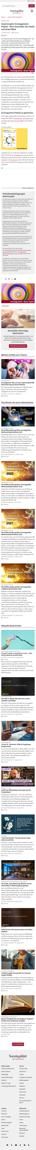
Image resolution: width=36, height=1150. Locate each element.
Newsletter (22, 1089)
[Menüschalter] (32, 11)
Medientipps (4, 1074)
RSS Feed (22, 1133)
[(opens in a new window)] (7, 1145)
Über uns (21, 1098)
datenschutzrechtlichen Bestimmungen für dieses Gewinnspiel (17, 251)
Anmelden (32, 1)
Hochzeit (3, 1134)
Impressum (22, 1095)
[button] (4, 35)
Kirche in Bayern (5, 1071)
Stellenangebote (24, 1080)
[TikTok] (20, 1145)
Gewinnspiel (5, 306)
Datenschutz (22, 1092)
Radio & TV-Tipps (6, 1083)
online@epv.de (18, 155)
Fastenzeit (4, 1114)
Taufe (2, 1128)
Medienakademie (24, 1114)
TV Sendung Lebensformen (8, 1086)
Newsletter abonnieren (18, 346)
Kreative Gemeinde (24, 1117)
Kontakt (21, 1083)
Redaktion (22, 1086)
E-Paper (21, 1074)
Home (3, 17)
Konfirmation (5, 1131)
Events (21, 1120)
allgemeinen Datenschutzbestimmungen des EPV (14, 253)
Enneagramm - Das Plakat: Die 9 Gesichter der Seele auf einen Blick (17, 119)
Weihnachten (5, 1125)
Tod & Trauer (4, 1137)
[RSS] (28, 1145)
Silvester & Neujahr (6, 1123)
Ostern (3, 1120)
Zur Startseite (18, 1044)
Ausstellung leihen (24, 1111)
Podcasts (3, 1080)
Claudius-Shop (23, 1069)
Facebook (4, 159)
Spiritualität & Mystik (15, 17)
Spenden (21, 1136)
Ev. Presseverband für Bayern (25, 1101)
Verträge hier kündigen (25, 1077)
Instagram (14, 159)
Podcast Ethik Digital (7, 1077)
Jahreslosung (23, 1125)
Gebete (21, 1123)
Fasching (3, 1111)
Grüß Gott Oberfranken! (7, 1069)
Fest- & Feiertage (6, 1117)
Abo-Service (22, 1071)
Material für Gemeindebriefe (23, 1129)
